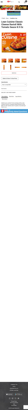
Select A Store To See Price (10, 78)
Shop (7, 18)
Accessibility (14, 405)
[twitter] (15, 398)
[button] (4, 60)
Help (14, 404)
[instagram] (12, 398)
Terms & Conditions (14, 402)
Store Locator (14, 390)
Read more (4, 107)
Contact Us (14, 384)
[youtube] (18, 398)
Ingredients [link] (18, 96)
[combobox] (14, 84)
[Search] (18, 2)
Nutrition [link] (11, 96)
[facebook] (9, 398)
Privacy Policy (14, 401)
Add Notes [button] (4, 88)
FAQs (14, 386)
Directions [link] (4, 99)
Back (3, 18)
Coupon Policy (14, 388)
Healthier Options (14, 18)
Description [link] (5, 96)
